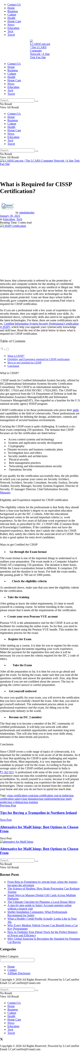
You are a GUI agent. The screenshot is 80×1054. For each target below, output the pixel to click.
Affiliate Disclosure (18, 973)
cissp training (30, 802)
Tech (10, 31)
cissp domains (29, 798)
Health (11, 18)
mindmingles (26, 212)
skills (76, 410)
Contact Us (14, 4)
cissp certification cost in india (50, 795)
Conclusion (13, 365)
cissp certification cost (20, 795)
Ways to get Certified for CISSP (24, 362)
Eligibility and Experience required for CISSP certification (38, 359)
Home (11, 7)
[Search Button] (36, 101)
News (10, 24)
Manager (5, 492)
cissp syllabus (15, 802)
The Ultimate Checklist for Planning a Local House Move (41, 901)
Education (13, 28)
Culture (11, 14)
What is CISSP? (15, 355)
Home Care (14, 21)
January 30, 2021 (10, 215)
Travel (11, 34)
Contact (12, 969)
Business (12, 11)
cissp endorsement (48, 798)
